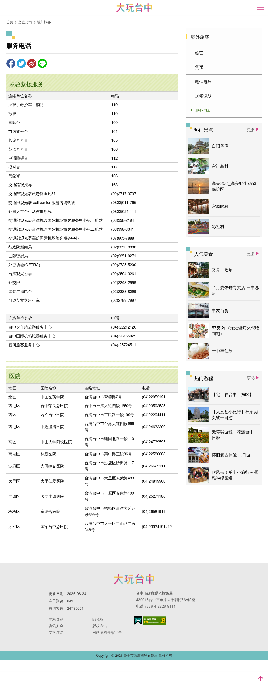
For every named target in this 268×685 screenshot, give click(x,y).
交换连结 (56, 632)
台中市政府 (134, 579)
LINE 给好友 (42, 63)
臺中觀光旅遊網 (134, 7)
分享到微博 (31, 63)
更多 (251, 129)
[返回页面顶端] (260, 678)
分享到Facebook (10, 63)
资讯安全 (56, 625)
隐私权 (97, 619)
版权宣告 (99, 625)
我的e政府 (138, 620)
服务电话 (203, 110)
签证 (199, 53)
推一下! (21, 63)
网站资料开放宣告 (107, 632)
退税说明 (203, 96)
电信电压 (203, 81)
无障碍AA (154, 620)
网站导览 (56, 619)
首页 (9, 21)
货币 (199, 67)
